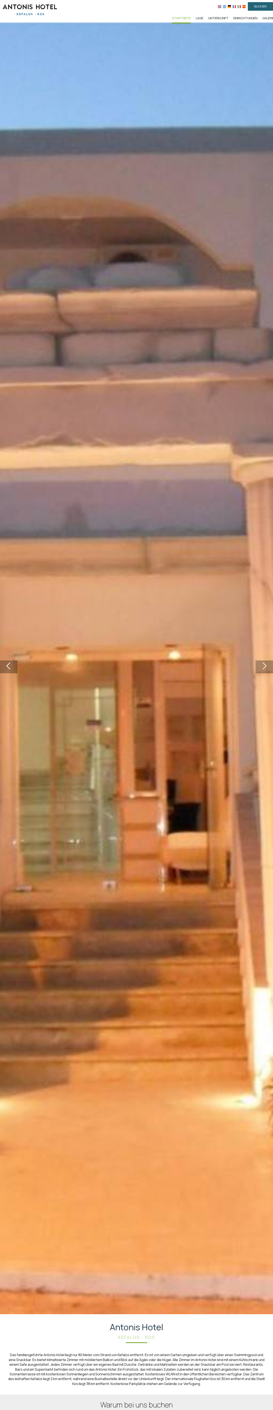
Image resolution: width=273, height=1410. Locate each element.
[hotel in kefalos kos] (30, 9)
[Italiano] (239, 6)
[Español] (244, 6)
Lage (199, 18)
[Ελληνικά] (224, 6)
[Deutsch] (229, 6)
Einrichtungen (245, 18)
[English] (219, 6)
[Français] (234, 6)
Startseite (181, 18)
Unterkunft (218, 18)
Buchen (260, 6)
